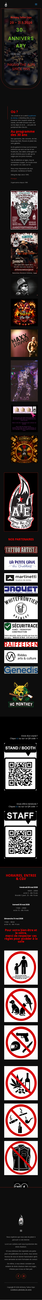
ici (17, 738)
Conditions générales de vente (21, 1290)
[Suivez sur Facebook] (18, 1276)
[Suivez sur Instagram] (23, 1276)
